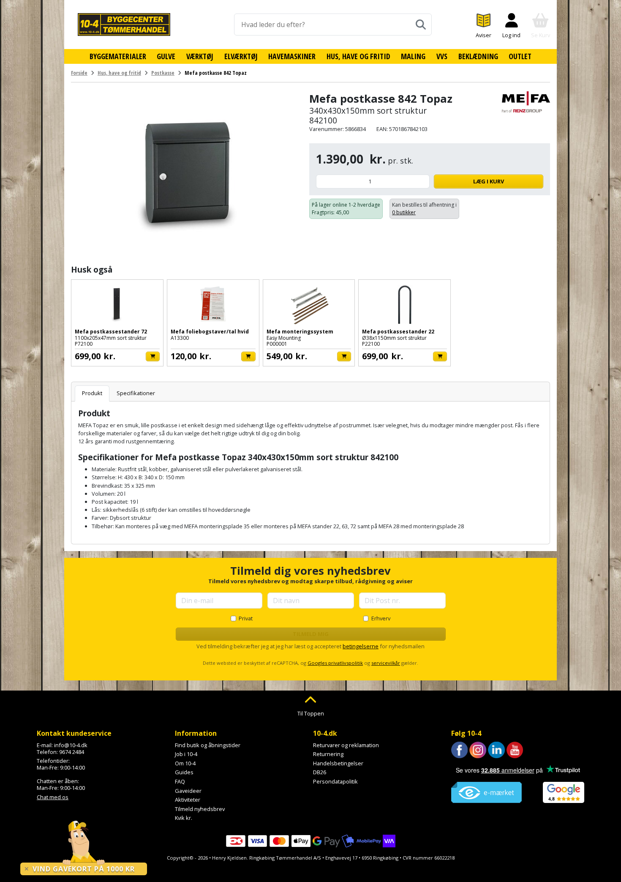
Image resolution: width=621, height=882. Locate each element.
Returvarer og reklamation (346, 745)
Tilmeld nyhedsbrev (200, 809)
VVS (441, 56)
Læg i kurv (488, 181)
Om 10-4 (185, 763)
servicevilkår (385, 663)
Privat (246, 618)
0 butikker (404, 212)
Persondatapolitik (335, 781)
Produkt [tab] (92, 393)
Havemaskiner (292, 56)
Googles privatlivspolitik (335, 663)
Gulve (166, 56)
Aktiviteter (187, 799)
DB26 (319, 772)
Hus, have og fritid (358, 56)
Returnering (328, 754)
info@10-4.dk (70, 745)
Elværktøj (241, 56)
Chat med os (52, 797)
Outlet (520, 56)
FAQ (180, 781)
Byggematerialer (118, 56)
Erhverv (380, 618)
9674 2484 (71, 752)
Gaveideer (188, 791)
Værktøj (199, 56)
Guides (184, 772)
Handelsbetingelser (338, 763)
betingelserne (361, 646)
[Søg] (420, 24)
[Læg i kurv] (153, 356)
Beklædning (478, 56)
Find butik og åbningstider (207, 745)
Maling (413, 56)
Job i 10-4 (186, 754)
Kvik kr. (183, 818)
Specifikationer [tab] (136, 393)
